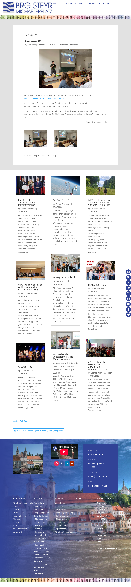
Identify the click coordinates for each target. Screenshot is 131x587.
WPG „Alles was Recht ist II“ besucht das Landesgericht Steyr (30, 287)
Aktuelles (57, 4)
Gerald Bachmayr (28, 208)
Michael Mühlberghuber (101, 373)
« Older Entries (33, 421)
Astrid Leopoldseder (36, 45)
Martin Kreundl (27, 370)
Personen (79, 4)
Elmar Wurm (61, 363)
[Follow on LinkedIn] (67, 463)
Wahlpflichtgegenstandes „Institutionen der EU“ (44, 98)
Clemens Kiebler (98, 208)
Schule (66, 4)
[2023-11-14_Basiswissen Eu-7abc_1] (65, 139)
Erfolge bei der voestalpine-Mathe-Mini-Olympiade (63, 356)
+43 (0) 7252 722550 (97, 476)
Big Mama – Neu (97, 284)
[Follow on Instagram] (56, 463)
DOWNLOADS (102, 535)
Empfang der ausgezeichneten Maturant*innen (27, 202)
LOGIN (99, 542)
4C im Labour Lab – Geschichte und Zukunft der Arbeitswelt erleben (98, 365)
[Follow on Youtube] (72, 463)
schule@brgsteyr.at (97, 486)
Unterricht (73, 45)
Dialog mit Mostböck (64, 277)
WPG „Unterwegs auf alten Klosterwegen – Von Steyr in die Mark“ (100, 202)
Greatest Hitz (25, 366)
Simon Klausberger (29, 293)
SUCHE (99, 538)
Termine (91, 4)
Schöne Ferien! (61, 200)
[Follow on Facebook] (62, 463)
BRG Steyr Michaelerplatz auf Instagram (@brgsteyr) (40, 430)
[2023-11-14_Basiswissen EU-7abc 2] (35, 139)
